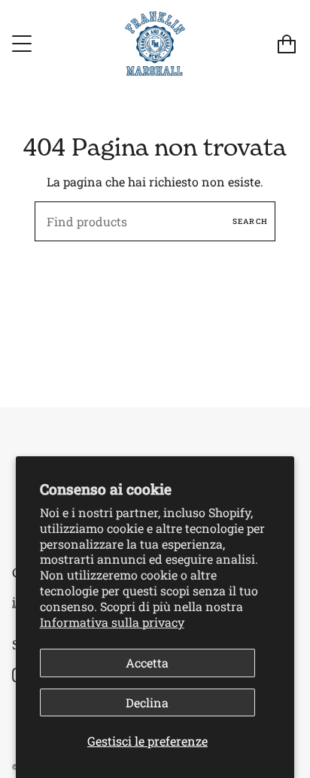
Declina (147, 702)
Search (250, 221)
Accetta (147, 663)
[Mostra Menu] (23, 43)
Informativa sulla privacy (112, 622)
